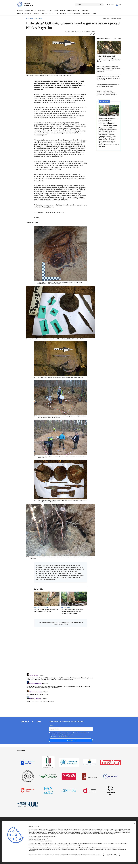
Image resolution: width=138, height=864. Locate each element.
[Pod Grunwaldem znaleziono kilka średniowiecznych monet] (47, 603)
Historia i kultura (34, 18)
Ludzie (94, 13)
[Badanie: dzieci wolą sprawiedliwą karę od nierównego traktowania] (109, 85)
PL (117, 4)
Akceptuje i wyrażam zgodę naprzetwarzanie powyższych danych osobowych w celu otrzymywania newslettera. (69, 733)
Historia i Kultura (30, 10)
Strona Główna (106, 18)
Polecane (104, 101)
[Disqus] (60, 651)
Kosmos (20, 10)
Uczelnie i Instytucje (24, 13)
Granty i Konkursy (74, 13)
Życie (56, 10)
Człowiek (41, 10)
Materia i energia (73, 10)
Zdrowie (49, 10)
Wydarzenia (86, 13)
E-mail (51, 726)
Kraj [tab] (115, 38)
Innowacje (36, 13)
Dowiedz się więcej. (96, 854)
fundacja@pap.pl (74, 849)
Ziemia (62, 10)
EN (120, 4)
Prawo (52, 13)
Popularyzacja (61, 13)
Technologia (85, 10)
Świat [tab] (119, 38)
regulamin (58, 732)
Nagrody (45, 13)
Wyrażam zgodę (111, 854)
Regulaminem (75, 622)
